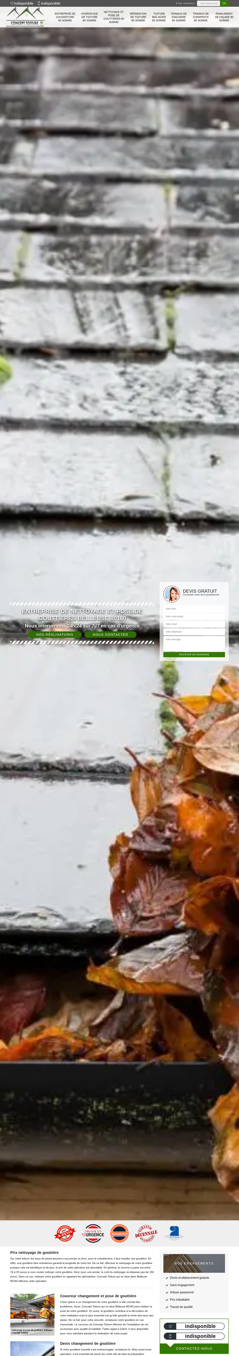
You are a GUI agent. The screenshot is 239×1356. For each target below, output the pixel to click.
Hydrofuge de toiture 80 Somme (89, 17)
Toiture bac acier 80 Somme (159, 17)
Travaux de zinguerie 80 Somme (179, 17)
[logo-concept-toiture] (25, 17)
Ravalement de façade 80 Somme (224, 17)
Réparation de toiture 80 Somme (138, 17)
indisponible (23, 3)
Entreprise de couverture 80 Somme (65, 17)
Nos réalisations (54, 634)
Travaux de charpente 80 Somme (201, 17)
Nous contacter (110, 634)
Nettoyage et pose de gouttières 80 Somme (113, 17)
